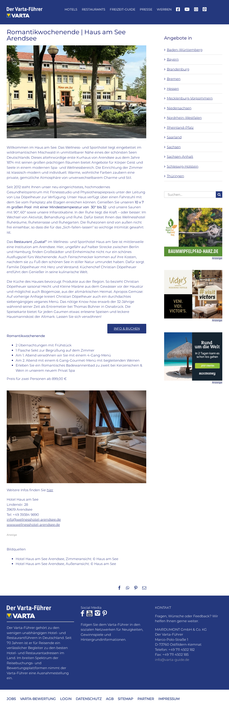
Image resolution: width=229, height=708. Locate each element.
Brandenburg (178, 69)
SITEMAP (125, 698)
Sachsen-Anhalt (180, 156)
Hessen (173, 88)
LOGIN (66, 698)
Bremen (173, 79)
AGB (110, 698)
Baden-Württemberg (184, 50)
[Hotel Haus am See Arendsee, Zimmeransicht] (76, 392)
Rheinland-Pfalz (180, 127)
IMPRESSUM (169, 698)
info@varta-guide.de (172, 659)
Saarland (174, 137)
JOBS (11, 698)
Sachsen (174, 147)
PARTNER (146, 698)
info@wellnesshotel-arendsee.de (34, 519)
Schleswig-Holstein (182, 166)
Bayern (173, 59)
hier (50, 490)
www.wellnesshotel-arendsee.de (33, 525)
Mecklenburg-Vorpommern (190, 98)
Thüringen (175, 176)
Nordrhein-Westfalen (184, 118)
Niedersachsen (179, 108)
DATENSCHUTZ (89, 698)
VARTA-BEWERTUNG (38, 698)
